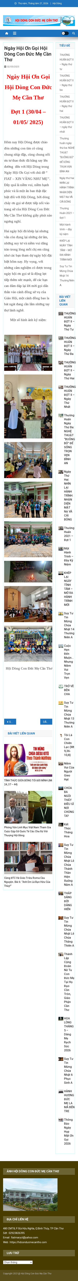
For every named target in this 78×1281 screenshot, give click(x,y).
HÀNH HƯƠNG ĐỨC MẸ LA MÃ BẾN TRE (69, 1101)
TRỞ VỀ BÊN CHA (69, 690)
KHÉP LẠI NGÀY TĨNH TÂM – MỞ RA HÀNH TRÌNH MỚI (66, 250)
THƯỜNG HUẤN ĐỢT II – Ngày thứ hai (66, 103)
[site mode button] (65, 33)
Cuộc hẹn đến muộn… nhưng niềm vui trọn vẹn (68, 661)
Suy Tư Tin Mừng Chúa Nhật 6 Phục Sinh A (68, 1070)
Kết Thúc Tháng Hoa (68, 830)
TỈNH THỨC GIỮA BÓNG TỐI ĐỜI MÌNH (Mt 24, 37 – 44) (28, 782)
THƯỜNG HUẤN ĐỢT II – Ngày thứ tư (66, 61)
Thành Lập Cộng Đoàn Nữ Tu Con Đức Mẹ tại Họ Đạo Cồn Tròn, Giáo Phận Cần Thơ (69, 982)
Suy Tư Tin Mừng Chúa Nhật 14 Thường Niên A (67, 276)
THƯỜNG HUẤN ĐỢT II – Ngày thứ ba (66, 82)
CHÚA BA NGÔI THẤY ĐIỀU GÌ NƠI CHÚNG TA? (69, 802)
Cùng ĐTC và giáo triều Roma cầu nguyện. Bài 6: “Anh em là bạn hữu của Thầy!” (27, 881)
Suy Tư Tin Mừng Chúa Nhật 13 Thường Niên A (69, 714)
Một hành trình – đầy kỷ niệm (66, 229)
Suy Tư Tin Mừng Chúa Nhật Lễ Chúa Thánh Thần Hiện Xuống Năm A (69, 864)
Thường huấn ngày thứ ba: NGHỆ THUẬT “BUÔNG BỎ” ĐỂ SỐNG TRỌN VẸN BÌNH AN (67, 155)
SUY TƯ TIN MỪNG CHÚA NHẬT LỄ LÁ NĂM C (12, 721)
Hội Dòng (57, 3)
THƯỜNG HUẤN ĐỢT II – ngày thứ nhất (66, 124)
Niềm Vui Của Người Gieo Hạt (69, 771)
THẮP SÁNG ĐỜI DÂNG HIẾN (68, 901)
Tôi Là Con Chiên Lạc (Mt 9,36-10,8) (69, 745)
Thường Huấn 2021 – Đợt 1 (67, 213)
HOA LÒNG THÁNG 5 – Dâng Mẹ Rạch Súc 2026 (69, 1034)
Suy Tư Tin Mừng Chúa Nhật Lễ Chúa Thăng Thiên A (69, 931)
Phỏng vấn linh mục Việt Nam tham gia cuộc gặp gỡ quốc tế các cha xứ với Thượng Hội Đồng (27, 831)
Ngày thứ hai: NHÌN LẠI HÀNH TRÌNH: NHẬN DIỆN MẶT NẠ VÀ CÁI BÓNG (67, 190)
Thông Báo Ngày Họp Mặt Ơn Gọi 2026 (68, 1131)
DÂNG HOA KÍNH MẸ (47, 721)
